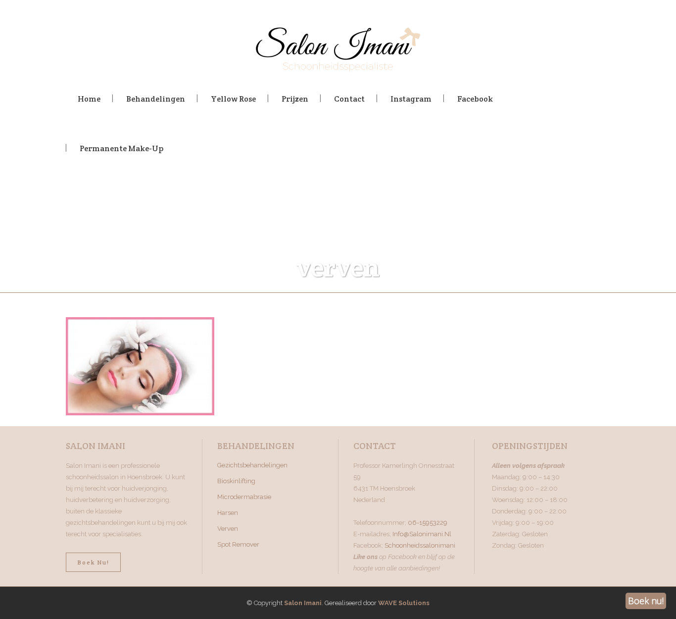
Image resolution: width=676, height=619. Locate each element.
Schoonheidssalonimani (420, 545)
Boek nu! (93, 562)
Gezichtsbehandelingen (252, 465)
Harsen (227, 512)
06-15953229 (427, 522)
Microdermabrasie (244, 497)
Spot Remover (238, 544)
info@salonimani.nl (421, 534)
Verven (227, 528)
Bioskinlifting (236, 481)
